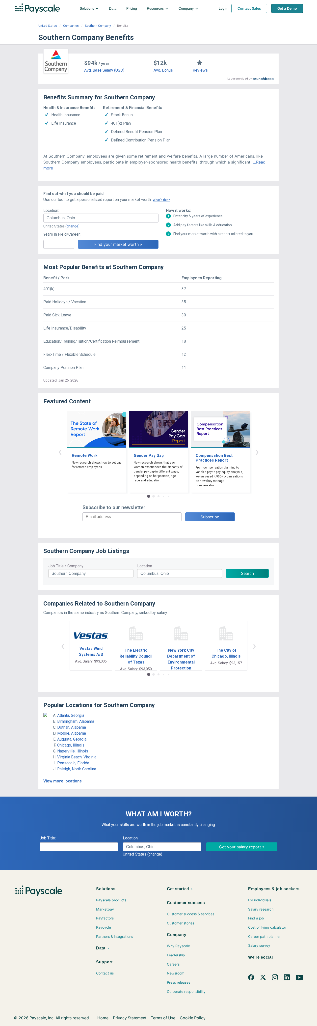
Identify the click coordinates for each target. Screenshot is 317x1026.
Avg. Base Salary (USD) (104, 70)
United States (47, 26)
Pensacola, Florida (73, 763)
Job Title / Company (65, 566)
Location (144, 566)
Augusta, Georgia (71, 739)
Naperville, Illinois (72, 751)
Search (247, 573)
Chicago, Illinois (70, 745)
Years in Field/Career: (61, 234)
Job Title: (48, 838)
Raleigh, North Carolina (76, 769)
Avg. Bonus (163, 70)
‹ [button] (60, 451)
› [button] (257, 451)
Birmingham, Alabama (75, 721)
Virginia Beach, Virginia (76, 757)
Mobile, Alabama (71, 733)
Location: (51, 210)
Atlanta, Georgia (70, 715)
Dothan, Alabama (71, 727)
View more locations (62, 781)
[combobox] (100, 218)
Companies (71, 26)
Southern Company (98, 26)
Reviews (200, 70)
